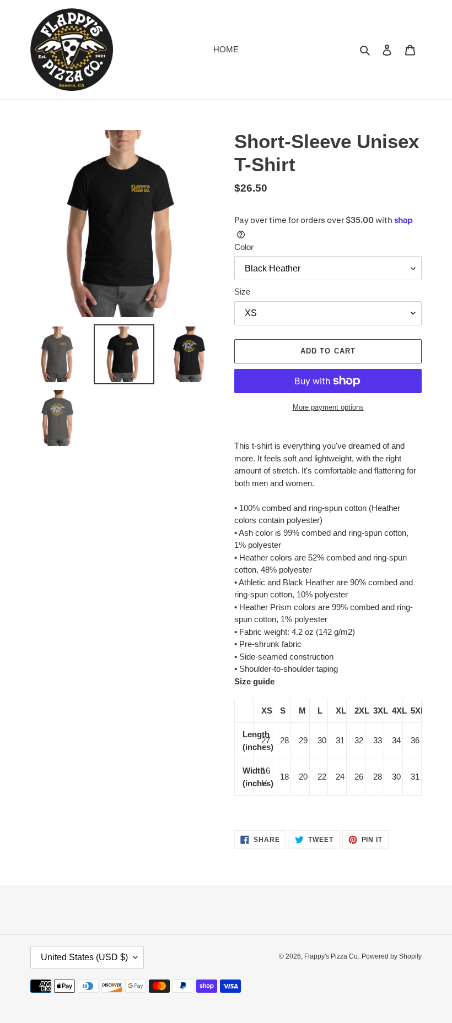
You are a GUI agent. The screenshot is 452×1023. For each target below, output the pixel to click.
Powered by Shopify (392, 956)
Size (242, 291)
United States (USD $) (84, 957)
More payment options (328, 407)
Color (244, 247)
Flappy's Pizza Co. (331, 956)
